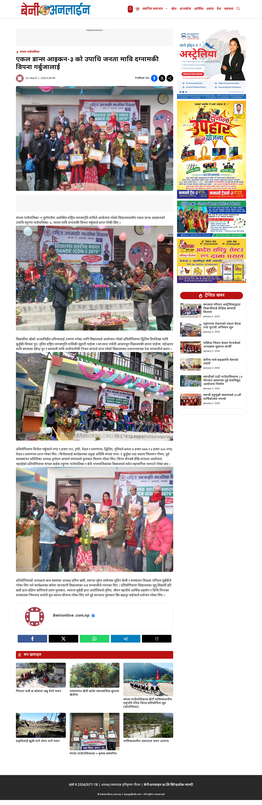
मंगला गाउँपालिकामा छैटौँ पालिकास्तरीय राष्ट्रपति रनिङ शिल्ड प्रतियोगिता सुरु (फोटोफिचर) (147, 703)
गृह (137, 9)
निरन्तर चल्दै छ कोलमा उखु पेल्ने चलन (38, 691)
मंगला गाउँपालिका (30, 52)
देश (219, 9)
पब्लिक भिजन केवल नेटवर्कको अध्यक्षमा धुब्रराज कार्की (221, 345)
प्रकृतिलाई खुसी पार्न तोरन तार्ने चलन (38, 741)
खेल (173, 9)
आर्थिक (199, 9)
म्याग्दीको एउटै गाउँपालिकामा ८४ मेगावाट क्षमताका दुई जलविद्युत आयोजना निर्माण (222, 380)
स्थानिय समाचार (153, 9)
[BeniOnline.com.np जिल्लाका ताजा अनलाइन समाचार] (56, 9)
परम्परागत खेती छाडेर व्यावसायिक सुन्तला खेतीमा (94, 693)
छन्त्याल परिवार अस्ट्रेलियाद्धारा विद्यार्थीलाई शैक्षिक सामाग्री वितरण (222, 308)
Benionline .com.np (71, 615)
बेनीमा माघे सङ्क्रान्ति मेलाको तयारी (220, 362)
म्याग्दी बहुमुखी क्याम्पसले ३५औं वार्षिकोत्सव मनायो (222, 397)
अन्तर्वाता (185, 9)
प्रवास (210, 9)
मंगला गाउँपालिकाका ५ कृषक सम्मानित (93, 754)
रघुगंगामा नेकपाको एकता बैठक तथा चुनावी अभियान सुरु (222, 326)
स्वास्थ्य (228, 9)
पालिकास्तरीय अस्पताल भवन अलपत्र (146, 741)
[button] (238, 9)
